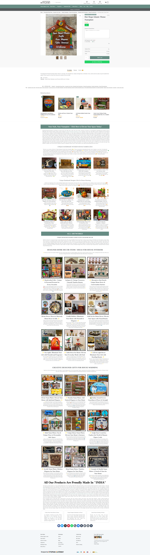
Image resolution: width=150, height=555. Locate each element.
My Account (100, 3)
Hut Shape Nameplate (59, 87)
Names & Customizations (89, 28)
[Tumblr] (81, 525)
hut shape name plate (52, 87)
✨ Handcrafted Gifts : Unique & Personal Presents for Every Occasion (52, 282)
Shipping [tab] (75, 70)
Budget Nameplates (87, 3)
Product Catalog (79, 544)
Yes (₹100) (88, 41)
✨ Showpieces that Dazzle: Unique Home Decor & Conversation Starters (98, 282)
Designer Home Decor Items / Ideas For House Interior (75, 250)
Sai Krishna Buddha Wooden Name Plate (83, 114)
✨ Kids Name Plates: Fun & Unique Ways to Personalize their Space (52, 435)
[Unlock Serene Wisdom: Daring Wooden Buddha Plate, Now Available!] (101, 104)
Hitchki (44, 488)
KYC (77, 542)
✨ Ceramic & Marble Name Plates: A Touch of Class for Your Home (98, 471)
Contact (59, 546)
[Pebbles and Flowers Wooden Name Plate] (66, 104)
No (93, 41)
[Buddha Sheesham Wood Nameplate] (107, 15)
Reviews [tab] (81, 70)
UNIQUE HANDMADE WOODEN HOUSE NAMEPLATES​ (75, 147)
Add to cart (99, 57)
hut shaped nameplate (99, 87)
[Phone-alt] (75, 525)
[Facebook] (58, 525)
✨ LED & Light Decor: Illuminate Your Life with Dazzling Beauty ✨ (98, 355)
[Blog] (84, 525)
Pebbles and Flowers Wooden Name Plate (65, 114)
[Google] (88, 525)
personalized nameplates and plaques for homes (73, 131)
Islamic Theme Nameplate (108, 87)
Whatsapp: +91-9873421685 (75, 9)
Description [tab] (69, 70)
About (59, 538)
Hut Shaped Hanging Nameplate (90, 87)
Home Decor (99, 517)
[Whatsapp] (71, 525)
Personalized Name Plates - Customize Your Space (52, 12)
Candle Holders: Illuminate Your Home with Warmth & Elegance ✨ (75, 319)
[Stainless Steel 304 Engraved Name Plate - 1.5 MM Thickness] (108, 15)
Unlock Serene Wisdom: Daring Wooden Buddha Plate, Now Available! (101, 114)
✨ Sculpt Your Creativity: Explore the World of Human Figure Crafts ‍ (98, 435)
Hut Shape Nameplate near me (79, 87)
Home (42, 12)
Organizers (43, 542)
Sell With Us (78, 540)
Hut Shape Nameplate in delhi (69, 87)
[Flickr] (78, 525)
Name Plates (43, 538)
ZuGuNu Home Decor (74, 493)
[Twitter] (62, 525)
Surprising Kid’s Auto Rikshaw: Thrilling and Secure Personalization (48, 114)
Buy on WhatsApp (49, 117)
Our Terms (60, 542)
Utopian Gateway (58, 493)
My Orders (78, 538)
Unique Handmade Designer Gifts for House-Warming (75, 180)
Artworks (94, 3)
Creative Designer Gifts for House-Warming (75, 367)
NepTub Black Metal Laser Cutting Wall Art (86, 493)
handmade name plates (31, 87)
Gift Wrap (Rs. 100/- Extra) (90, 40)
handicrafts (72, 488)
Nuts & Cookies (43, 540)
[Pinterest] (68, 525)
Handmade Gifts (44, 544)
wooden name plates (120, 87)
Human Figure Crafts (44, 536)
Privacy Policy (61, 544)
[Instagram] (65, 525)
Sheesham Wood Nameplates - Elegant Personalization (87, 12)
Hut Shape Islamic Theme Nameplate (42, 87)
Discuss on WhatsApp (97, 61)
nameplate (114, 87)
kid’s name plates (51, 517)
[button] (107, 2)
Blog (59, 540)
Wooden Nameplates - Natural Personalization (69, 12)
